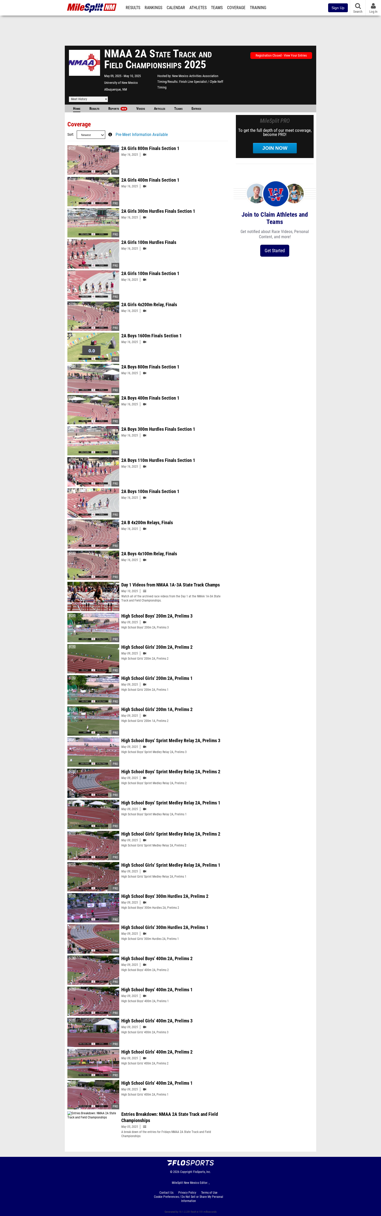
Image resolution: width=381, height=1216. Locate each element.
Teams (217, 7)
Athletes (198, 7)
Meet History (79, 99)
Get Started (275, 250)
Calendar (176, 7)
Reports (117, 108)
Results (133, 7)
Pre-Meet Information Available (142, 134)
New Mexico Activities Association (195, 76)
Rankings (153, 7)
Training (258, 7)
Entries (196, 108)
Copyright (186, 1172)
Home (76, 108)
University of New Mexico (121, 83)
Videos (140, 108)
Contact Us (166, 1192)
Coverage (236, 7)
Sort (70, 134)
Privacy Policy (187, 1192)
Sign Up (337, 8)
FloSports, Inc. (202, 1172)
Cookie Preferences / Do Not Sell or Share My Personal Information (188, 1199)
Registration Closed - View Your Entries (281, 55)
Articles (159, 108)
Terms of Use (209, 1192)
